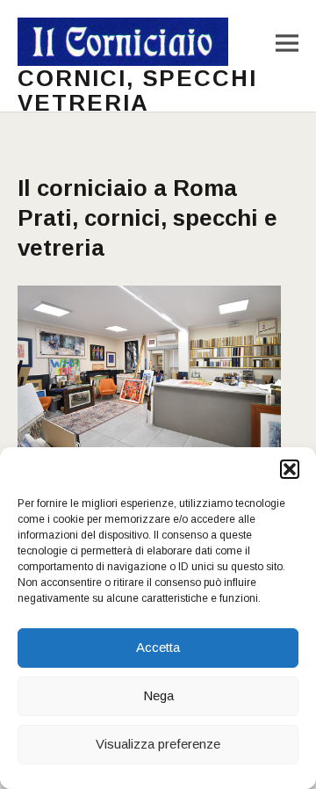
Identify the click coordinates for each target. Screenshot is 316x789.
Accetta (158, 647)
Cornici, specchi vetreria (137, 91)
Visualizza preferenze (158, 743)
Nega (158, 695)
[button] (289, 469)
